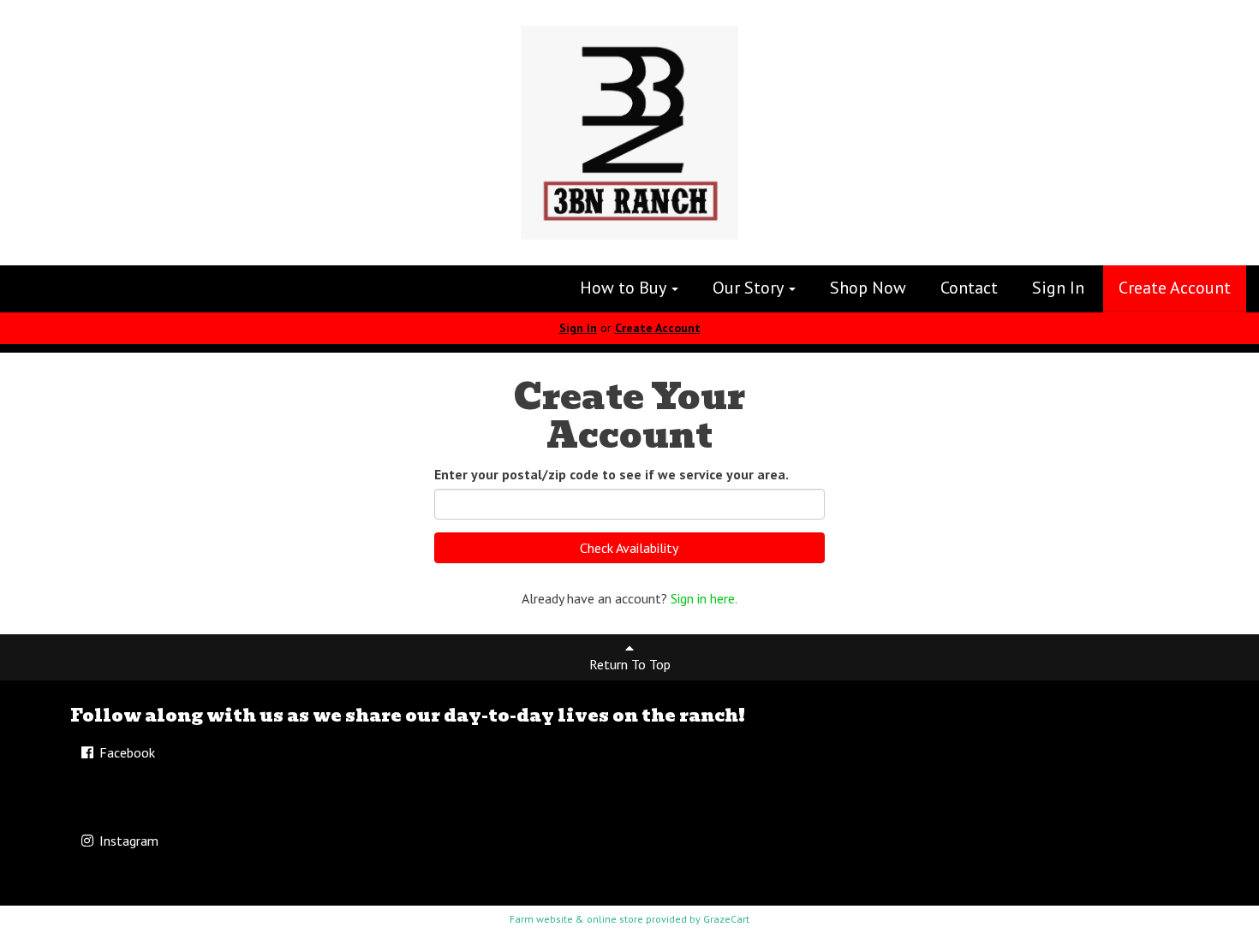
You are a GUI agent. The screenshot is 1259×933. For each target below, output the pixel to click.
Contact (969, 287)
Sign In (1058, 287)
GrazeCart (726, 918)
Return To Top (630, 664)
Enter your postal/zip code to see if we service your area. (611, 474)
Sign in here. (704, 598)
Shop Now (868, 287)
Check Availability (629, 547)
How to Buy (625, 287)
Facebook (125, 752)
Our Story (750, 287)
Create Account (1175, 287)
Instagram (127, 840)
